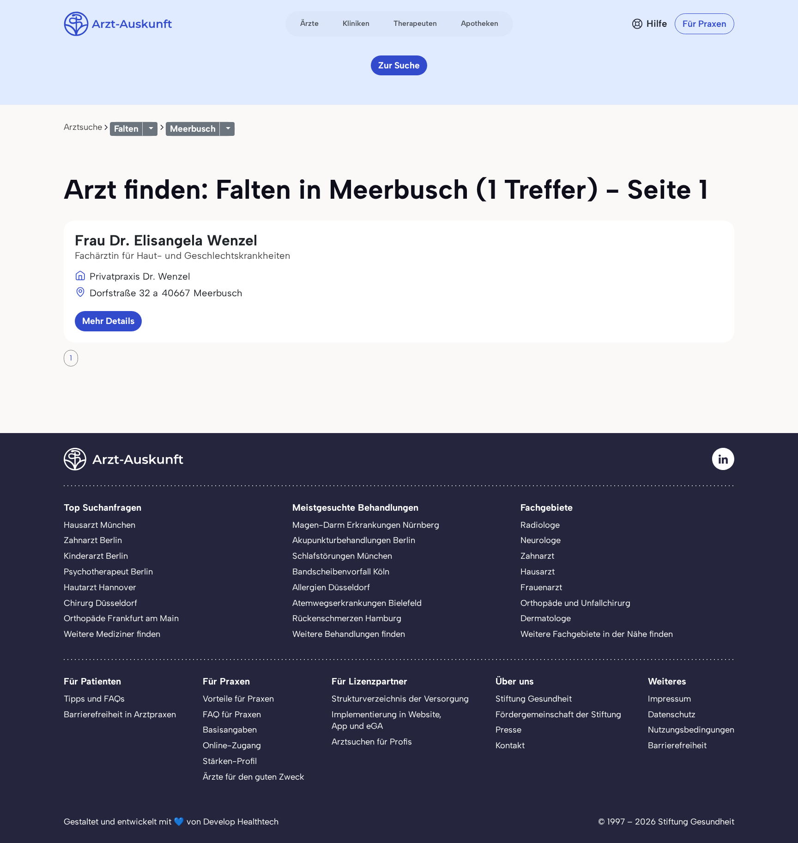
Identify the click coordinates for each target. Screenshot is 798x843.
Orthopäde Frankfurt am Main (121, 618)
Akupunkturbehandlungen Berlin (353, 540)
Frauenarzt (541, 587)
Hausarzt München (99, 525)
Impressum (669, 699)
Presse (508, 730)
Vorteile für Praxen (238, 699)
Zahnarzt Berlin (93, 540)
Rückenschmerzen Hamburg (346, 618)
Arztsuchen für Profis (372, 742)
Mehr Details (108, 321)
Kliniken (356, 23)
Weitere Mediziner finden (112, 634)
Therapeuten (415, 23)
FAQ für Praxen (232, 714)
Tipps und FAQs (94, 699)
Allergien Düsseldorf (331, 587)
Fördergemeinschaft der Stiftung (558, 714)
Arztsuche (83, 127)
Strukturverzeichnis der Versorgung (400, 699)
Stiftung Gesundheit (534, 699)
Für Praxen (704, 23)
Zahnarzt (537, 556)
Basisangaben (230, 730)
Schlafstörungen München (342, 556)
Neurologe (540, 540)
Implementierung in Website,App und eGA (386, 720)
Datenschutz (671, 714)
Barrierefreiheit (677, 745)
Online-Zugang (232, 745)
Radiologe (540, 525)
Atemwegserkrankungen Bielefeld (357, 603)
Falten (126, 128)
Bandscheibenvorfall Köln (340, 572)
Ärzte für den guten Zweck (253, 777)
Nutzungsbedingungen (691, 730)
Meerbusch (193, 128)
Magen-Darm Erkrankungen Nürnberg (365, 525)
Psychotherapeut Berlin (108, 572)
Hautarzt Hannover (100, 587)
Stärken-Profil (230, 761)
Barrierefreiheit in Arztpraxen (120, 714)
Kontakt (510, 745)
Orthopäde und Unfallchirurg (575, 603)
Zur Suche (399, 65)
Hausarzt (537, 572)
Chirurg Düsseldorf (100, 603)
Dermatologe (545, 618)
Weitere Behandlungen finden (348, 634)
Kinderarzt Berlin (96, 556)
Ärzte (309, 23)
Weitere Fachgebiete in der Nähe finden (596, 634)
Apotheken (479, 23)
